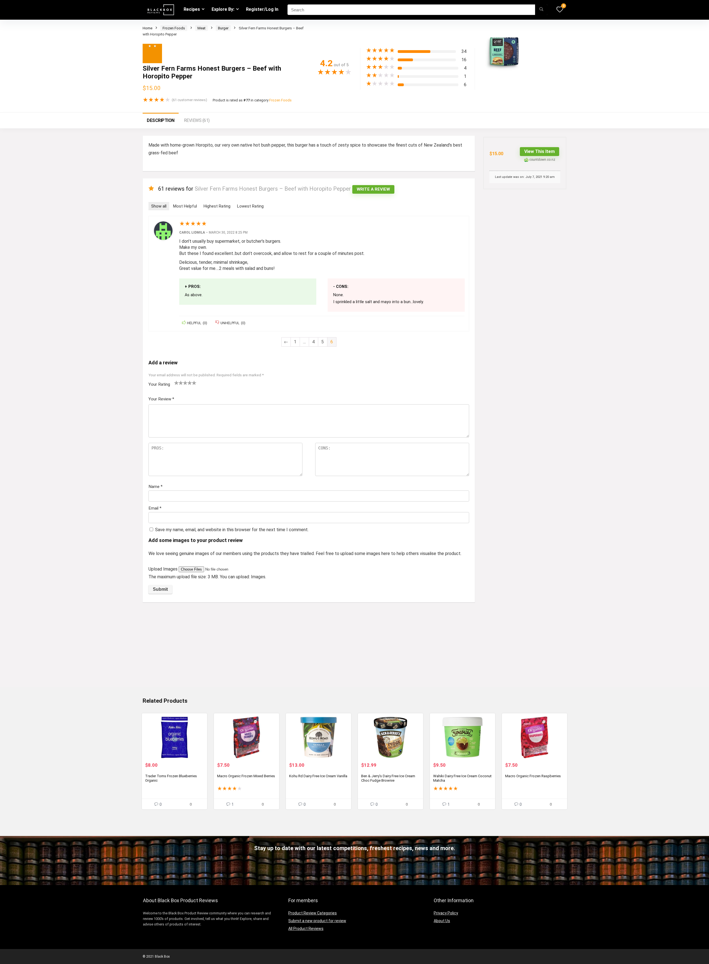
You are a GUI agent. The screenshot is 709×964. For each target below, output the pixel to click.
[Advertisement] (309, 648)
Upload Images (163, 569)
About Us (442, 921)
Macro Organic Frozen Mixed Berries (246, 776)
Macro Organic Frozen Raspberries (533, 776)
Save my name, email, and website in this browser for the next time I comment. (232, 529)
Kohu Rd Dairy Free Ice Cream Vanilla (318, 776)
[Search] (541, 9)
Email (154, 508)
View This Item (539, 151)
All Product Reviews (305, 928)
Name (155, 486)
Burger (223, 28)
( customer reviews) (189, 100)
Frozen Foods (174, 28)
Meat (201, 28)
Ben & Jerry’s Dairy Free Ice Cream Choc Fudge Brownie (388, 778)
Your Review (161, 399)
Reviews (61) (197, 120)
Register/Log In (262, 9)
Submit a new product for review (317, 921)
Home (147, 28)
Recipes (192, 9)
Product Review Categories (312, 913)
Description (160, 120)
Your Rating (159, 384)
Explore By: (223, 9)
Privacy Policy (446, 913)
